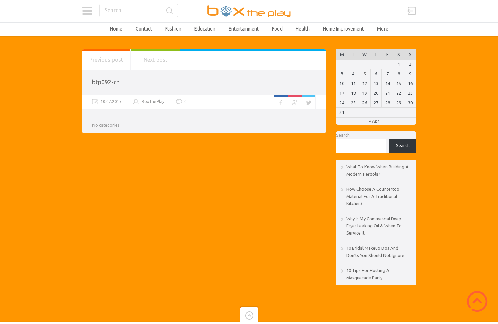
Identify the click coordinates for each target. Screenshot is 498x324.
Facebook (281, 102)
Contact (144, 29)
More (382, 29)
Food (277, 29)
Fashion (173, 29)
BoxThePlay (153, 101)
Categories (87, 11)
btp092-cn (106, 82)
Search (343, 135)
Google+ (295, 102)
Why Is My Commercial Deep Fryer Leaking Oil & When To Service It (374, 225)
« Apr (374, 121)
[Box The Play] (249, 11)
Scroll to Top (477, 301)
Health (303, 29)
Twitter (308, 102)
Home (116, 29)
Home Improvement (343, 29)
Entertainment (244, 29)
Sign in (411, 11)
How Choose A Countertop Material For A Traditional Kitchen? (372, 196)
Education (204, 29)
